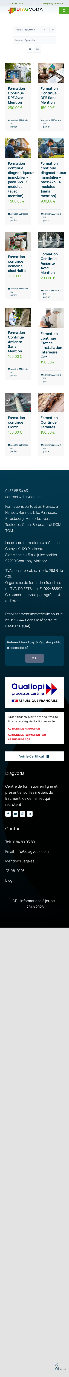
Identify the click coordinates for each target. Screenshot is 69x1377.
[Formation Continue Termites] (51, 402)
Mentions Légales (19, 861)
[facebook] (8, 814)
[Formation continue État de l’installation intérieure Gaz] (51, 318)
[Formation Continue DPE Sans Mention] (51, 73)
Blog (9, 880)
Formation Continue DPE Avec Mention (16, 95)
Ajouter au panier (14, 123)
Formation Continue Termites (49, 422)
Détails (24, 120)
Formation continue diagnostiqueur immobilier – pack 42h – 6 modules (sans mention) (53, 179)
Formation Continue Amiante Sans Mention (16, 341)
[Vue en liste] (37, 48)
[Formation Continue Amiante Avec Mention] (51, 240)
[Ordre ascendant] (52, 29)
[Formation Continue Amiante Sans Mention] (18, 317)
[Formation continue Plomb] (18, 402)
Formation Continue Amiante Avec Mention (49, 263)
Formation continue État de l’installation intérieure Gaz (51, 345)
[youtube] (15, 814)
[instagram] (22, 814)
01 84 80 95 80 (23, 841)
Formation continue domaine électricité (17, 263)
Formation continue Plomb (16, 422)
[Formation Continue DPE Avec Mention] (18, 73)
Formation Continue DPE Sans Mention (49, 95)
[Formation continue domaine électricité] (18, 241)
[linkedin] (30, 814)
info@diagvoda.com (53, 3)
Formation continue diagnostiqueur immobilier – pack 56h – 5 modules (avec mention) (21, 179)
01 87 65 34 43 (16, 3)
